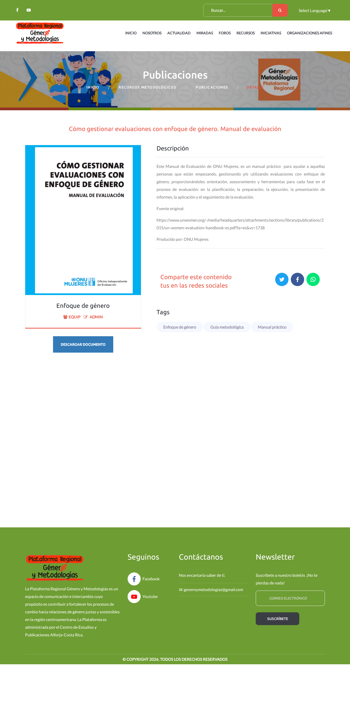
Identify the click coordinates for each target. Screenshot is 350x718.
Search (280, 10)
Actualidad (179, 33)
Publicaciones (212, 87)
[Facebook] (17, 10)
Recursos (245, 33)
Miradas (205, 33)
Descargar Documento (83, 344)
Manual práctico (272, 326)
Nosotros (151, 33)
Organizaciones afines (309, 33)
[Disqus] (175, 435)
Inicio (131, 33)
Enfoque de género (179, 326)
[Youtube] (29, 10)
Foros (225, 33)
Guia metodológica (227, 326)
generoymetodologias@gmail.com (213, 589)
